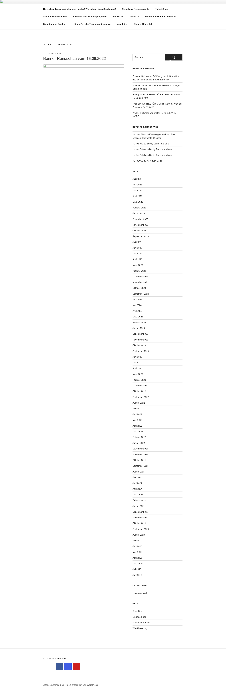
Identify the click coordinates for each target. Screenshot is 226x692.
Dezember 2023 (140, 333)
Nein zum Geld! (154, 160)
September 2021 (141, 465)
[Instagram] (68, 667)
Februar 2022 (139, 437)
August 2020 (139, 534)
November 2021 (140, 454)
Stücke (116, 16)
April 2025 (137, 259)
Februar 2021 (139, 500)
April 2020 (137, 557)
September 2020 (141, 529)
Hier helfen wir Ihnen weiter (159, 16)
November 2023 (140, 339)
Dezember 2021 (140, 448)
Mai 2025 (137, 253)
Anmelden (137, 610)
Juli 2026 (137, 178)
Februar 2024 (139, 322)
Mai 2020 (137, 551)
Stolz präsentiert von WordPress (82, 684)
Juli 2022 (137, 408)
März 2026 (138, 201)
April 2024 (137, 310)
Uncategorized (140, 593)
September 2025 (141, 236)
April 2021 (137, 488)
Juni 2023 (137, 356)
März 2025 (138, 264)
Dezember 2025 (140, 219)
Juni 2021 (137, 483)
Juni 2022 (137, 414)
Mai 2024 (137, 305)
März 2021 (138, 494)
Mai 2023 (137, 362)
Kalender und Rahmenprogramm (90, 16)
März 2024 (138, 316)
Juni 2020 (137, 546)
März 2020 (138, 563)
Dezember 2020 (140, 511)
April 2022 (137, 425)
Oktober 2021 (139, 460)
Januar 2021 (139, 505)
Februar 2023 (139, 379)
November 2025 (140, 224)
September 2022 (141, 396)
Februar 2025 (139, 270)
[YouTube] (76, 667)
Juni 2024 (137, 299)
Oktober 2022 (139, 391)
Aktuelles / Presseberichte (135, 8)
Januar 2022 (139, 442)
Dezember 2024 (140, 276)
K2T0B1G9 (138, 143)
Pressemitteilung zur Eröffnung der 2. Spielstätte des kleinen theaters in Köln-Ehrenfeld (156, 78)
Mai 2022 (137, 419)
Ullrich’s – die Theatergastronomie (92, 23)
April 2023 (137, 368)
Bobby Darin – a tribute (158, 143)
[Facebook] (59, 667)
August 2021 (139, 471)
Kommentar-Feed (141, 622)
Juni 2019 (137, 574)
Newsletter (122, 23)
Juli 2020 (137, 540)
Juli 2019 (137, 569)
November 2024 (140, 282)
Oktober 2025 (139, 230)
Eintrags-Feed (139, 616)
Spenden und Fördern (54, 23)
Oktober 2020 (139, 523)
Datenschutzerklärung (53, 684)
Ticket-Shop (161, 8)
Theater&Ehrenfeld (143, 23)
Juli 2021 (137, 477)
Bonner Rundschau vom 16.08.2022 (74, 58)
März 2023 (138, 373)
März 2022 (138, 431)
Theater (132, 16)
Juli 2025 (137, 241)
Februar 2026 (139, 207)
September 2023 (141, 351)
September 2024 (141, 293)
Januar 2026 (139, 213)
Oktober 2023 (139, 345)
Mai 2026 (137, 190)
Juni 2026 (137, 184)
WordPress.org (140, 628)
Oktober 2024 (139, 287)
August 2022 (139, 402)
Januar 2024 (139, 328)
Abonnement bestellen (55, 16)
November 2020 (140, 517)
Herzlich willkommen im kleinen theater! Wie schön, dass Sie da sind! (79, 8)
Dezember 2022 (140, 385)
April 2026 (137, 196)
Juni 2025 (137, 247)
